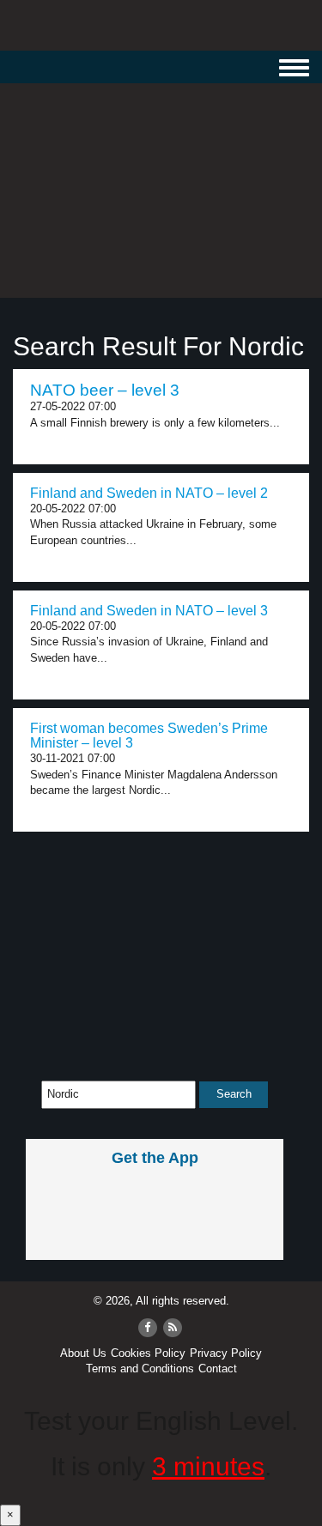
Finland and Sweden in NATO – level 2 (149, 493)
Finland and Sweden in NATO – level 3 (149, 610)
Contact (217, 1368)
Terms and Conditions (140, 1368)
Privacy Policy (226, 1353)
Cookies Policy (148, 1353)
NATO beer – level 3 (104, 390)
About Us (83, 1353)
